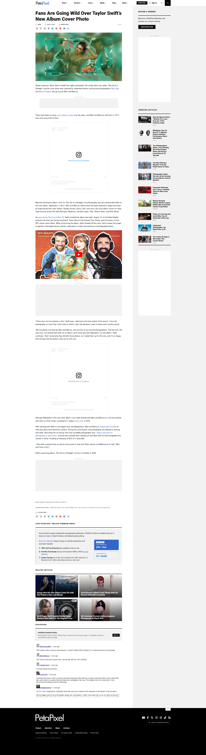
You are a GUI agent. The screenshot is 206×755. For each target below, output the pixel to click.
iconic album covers (65, 115)
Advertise (48, 728)
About (124, 3)
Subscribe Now (147, 27)
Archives (66, 728)
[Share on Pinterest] (60, 28)
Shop (114, 3)
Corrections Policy (66, 733)
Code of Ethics (54, 733)
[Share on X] (44, 28)
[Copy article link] (68, 28)
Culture (40, 512)
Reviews (77, 3)
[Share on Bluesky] (52, 28)
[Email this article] (64, 28)
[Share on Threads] (48, 28)
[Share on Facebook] (40, 28)
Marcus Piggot (45, 91)
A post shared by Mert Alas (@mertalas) (78, 189)
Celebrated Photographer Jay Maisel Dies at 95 (159, 227)
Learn (90, 3)
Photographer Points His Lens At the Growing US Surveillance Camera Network (161, 177)
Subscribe (142, 3)
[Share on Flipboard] (56, 28)
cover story (78, 420)
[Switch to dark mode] (162, 3)
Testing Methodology (81, 733)
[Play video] (78, 254)
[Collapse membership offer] (118, 532)
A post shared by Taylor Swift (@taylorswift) (78, 410)
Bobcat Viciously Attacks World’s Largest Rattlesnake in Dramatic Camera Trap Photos (161, 204)
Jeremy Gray (65, 24)
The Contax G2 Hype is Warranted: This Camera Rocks (161, 239)
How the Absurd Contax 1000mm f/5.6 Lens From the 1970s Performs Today (161, 120)
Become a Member (46, 541)
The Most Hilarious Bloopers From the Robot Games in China (161, 165)
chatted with (106, 426)
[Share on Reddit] (36, 28)
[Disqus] (78, 670)
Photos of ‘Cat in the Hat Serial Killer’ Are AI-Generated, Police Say (162, 216)
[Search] (168, 3)
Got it (116, 635)
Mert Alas (115, 88)
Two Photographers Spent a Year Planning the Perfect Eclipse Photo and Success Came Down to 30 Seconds (161, 150)
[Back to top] (168, 708)
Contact (38, 728)
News (64, 3)
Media (102, 3)
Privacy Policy (94, 733)
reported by (51, 217)
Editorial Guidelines (41, 733)
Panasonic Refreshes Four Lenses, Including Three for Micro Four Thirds (161, 190)
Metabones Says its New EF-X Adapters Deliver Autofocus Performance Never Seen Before (160, 134)
